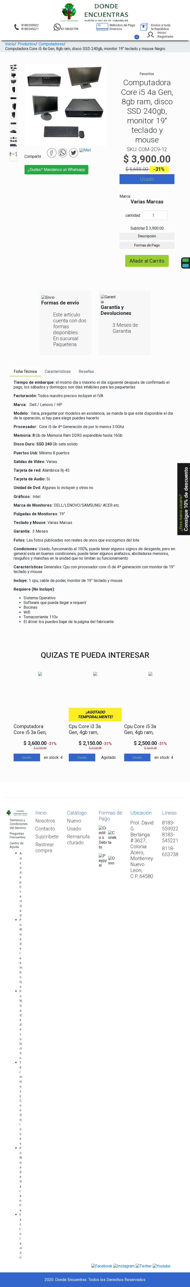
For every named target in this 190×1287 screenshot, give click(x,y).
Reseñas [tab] (86, 371)
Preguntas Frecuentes (17, 835)
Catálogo (77, 813)
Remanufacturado (78, 840)
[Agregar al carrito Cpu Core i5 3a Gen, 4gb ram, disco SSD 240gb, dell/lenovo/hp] (170, 729)
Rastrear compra (44, 847)
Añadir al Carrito (147, 261)
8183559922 (30, 25)
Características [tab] (58, 371)
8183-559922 (170, 826)
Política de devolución (21, 1024)
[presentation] (15, 712)
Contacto (45, 829)
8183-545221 (170, 838)
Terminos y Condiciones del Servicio (19, 824)
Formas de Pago (147, 245)
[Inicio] (95, 12)
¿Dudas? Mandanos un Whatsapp (56, 169)
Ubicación (141, 813)
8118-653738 (170, 851)
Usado (74, 829)
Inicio (10, 44)
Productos (27, 44)
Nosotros (45, 821)
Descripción (147, 236)
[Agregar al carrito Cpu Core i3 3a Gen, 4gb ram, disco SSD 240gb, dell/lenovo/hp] (115, 729)
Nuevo (74, 821)
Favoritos (147, 74)
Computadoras (51, 44)
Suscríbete (47, 837)
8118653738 (69, 29)
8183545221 (30, 29)
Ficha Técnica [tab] (25, 371)
